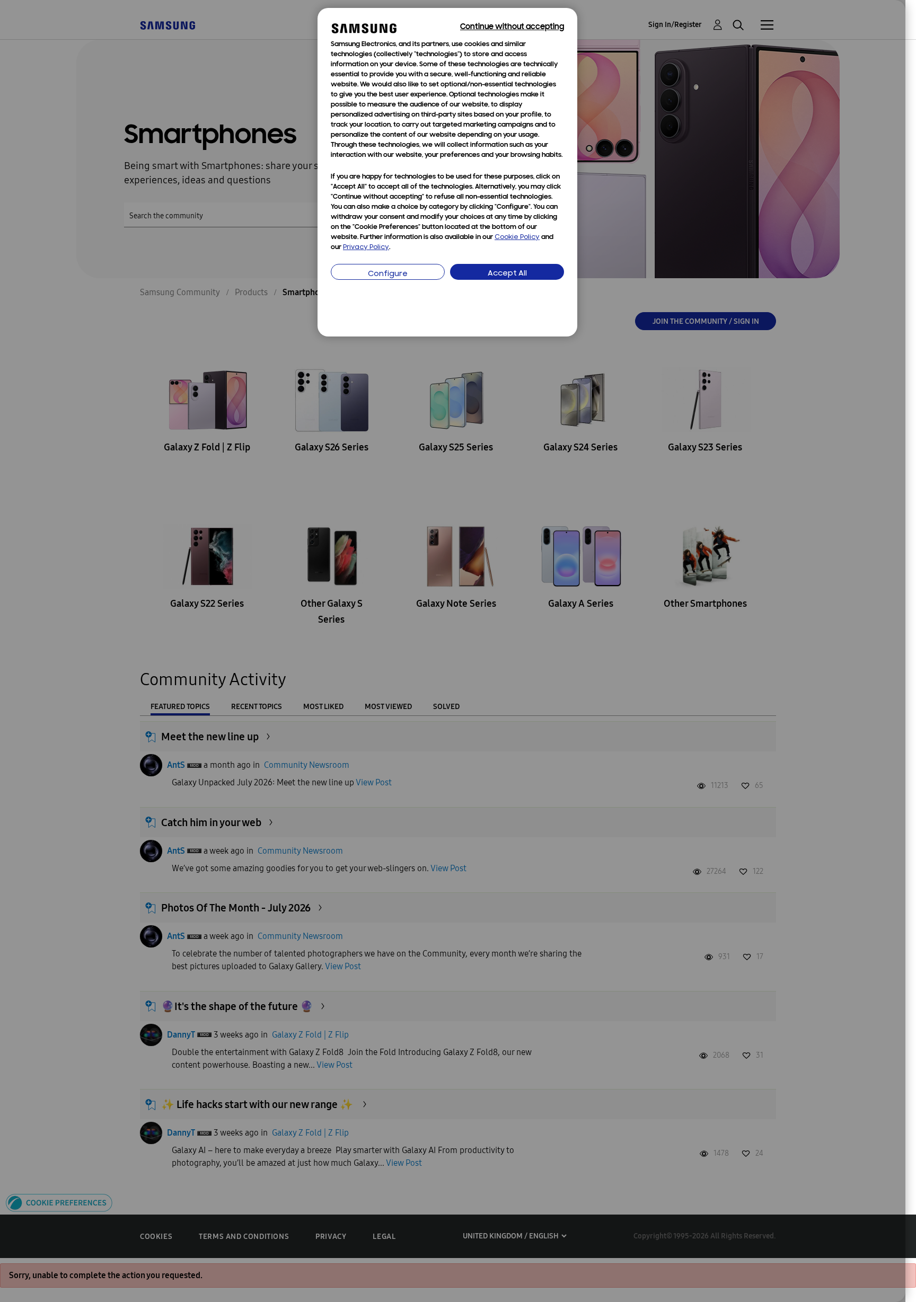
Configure (388, 274)
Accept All (507, 274)
